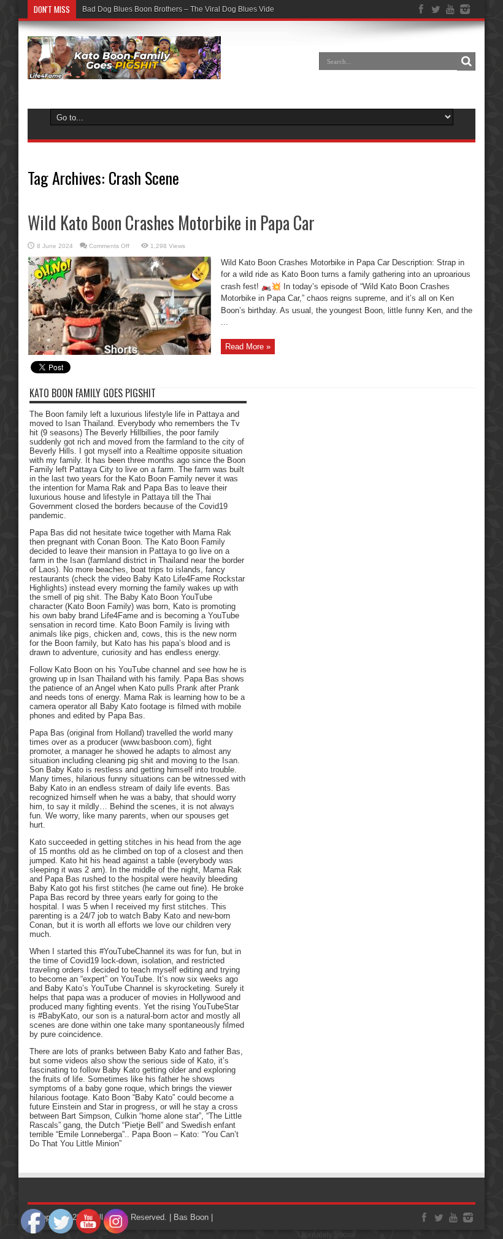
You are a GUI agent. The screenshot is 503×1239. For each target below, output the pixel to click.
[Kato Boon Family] (124, 70)
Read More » (248, 346)
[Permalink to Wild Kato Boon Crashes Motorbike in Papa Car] (120, 352)
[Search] (466, 61)
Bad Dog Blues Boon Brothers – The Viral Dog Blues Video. (181, 9)
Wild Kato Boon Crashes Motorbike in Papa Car (171, 222)
